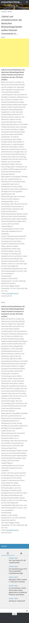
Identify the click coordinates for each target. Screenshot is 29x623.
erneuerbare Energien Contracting (11, 2)
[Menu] (27, 2)
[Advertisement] (14, 53)
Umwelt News (6, 11)
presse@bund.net (12, 293)
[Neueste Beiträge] (8, 553)
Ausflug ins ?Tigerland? (17, 601)
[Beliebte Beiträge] (21, 553)
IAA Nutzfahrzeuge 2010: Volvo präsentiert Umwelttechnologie (18, 571)
